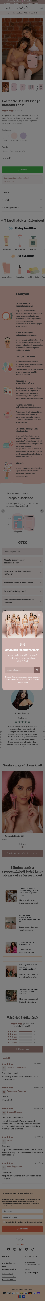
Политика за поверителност (22, 677)
